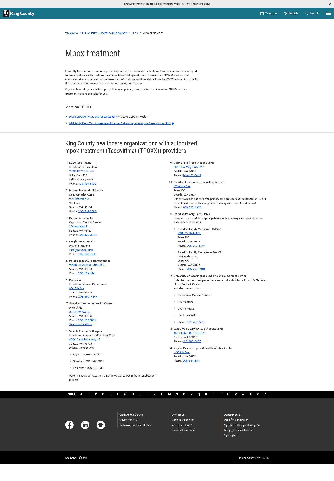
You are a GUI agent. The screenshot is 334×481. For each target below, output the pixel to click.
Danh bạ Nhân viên (183, 419)
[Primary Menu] (328, 13)
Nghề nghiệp (231, 435)
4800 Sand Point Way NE (84, 339)
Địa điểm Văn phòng (236, 419)
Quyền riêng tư (128, 419)
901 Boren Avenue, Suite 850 (87, 264)
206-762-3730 (87, 320)
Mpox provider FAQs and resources (90, 116)
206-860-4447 (87, 296)
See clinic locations (80, 324)
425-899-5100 (87, 183)
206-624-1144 (191, 360)
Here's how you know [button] (197, 3)
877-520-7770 (196, 322)
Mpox (134, 33)
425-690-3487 (192, 341)
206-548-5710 (87, 254)
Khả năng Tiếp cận (76, 457)
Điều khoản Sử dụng (131, 414)
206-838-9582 (192, 207)
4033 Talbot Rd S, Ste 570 (190, 333)
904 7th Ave (76, 288)
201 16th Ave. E (78, 226)
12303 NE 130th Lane (81, 171)
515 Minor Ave (182, 186)
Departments (232, 414)
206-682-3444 (192, 175)
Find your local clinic (81, 250)
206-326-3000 (87, 234)
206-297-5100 (196, 245)
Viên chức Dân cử (182, 425)
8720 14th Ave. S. (79, 311)
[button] (330, 4)
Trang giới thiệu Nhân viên (239, 430)
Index (71, 394)
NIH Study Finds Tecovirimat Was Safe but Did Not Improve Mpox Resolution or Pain (120, 123)
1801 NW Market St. (189, 233)
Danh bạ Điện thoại (183, 430)
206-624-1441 (86, 273)
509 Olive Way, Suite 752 (189, 167)
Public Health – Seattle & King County (104, 33)
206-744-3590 (87, 211)
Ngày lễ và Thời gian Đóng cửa (242, 425)
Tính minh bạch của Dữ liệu (135, 425)
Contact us (178, 414)
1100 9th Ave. (182, 352)
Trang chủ (71, 33)
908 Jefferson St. (79, 198)
